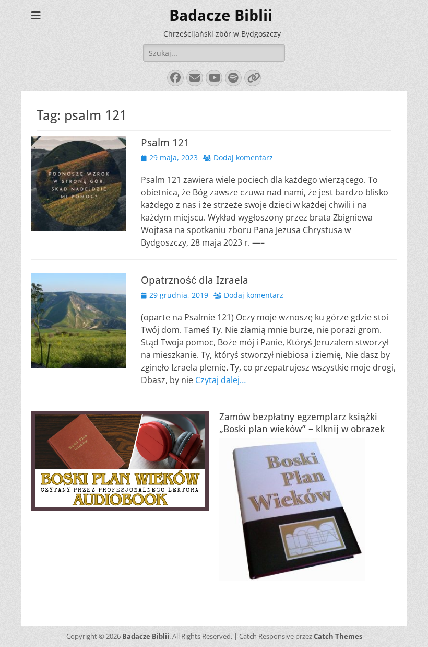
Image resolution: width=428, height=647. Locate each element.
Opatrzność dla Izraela (194, 280)
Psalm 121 (165, 142)
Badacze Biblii (220, 15)
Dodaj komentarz (243, 158)
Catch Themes (338, 636)
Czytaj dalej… (220, 380)
